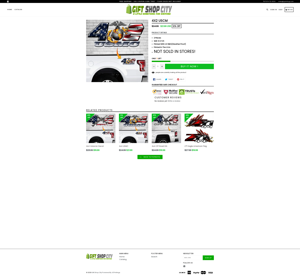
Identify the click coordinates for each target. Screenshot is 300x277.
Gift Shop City (97, 272)
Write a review (174, 101)
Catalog (18, 9)
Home (9, 9)
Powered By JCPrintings (111, 272)
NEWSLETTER (188, 253)
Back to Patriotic (151, 157)
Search (154, 256)
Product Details (159, 32)
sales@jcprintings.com (286, 1)
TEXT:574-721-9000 (269, 1)
